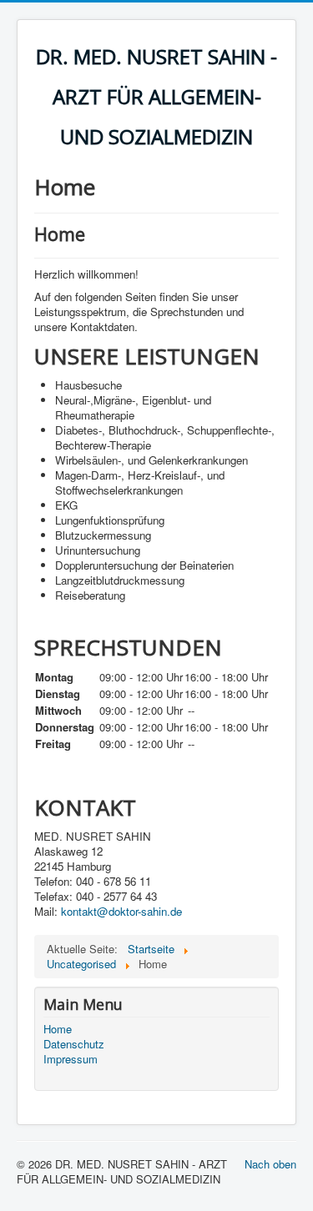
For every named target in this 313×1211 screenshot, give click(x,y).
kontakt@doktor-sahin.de (121, 911)
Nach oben (270, 1164)
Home (57, 1029)
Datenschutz (73, 1044)
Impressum (70, 1059)
